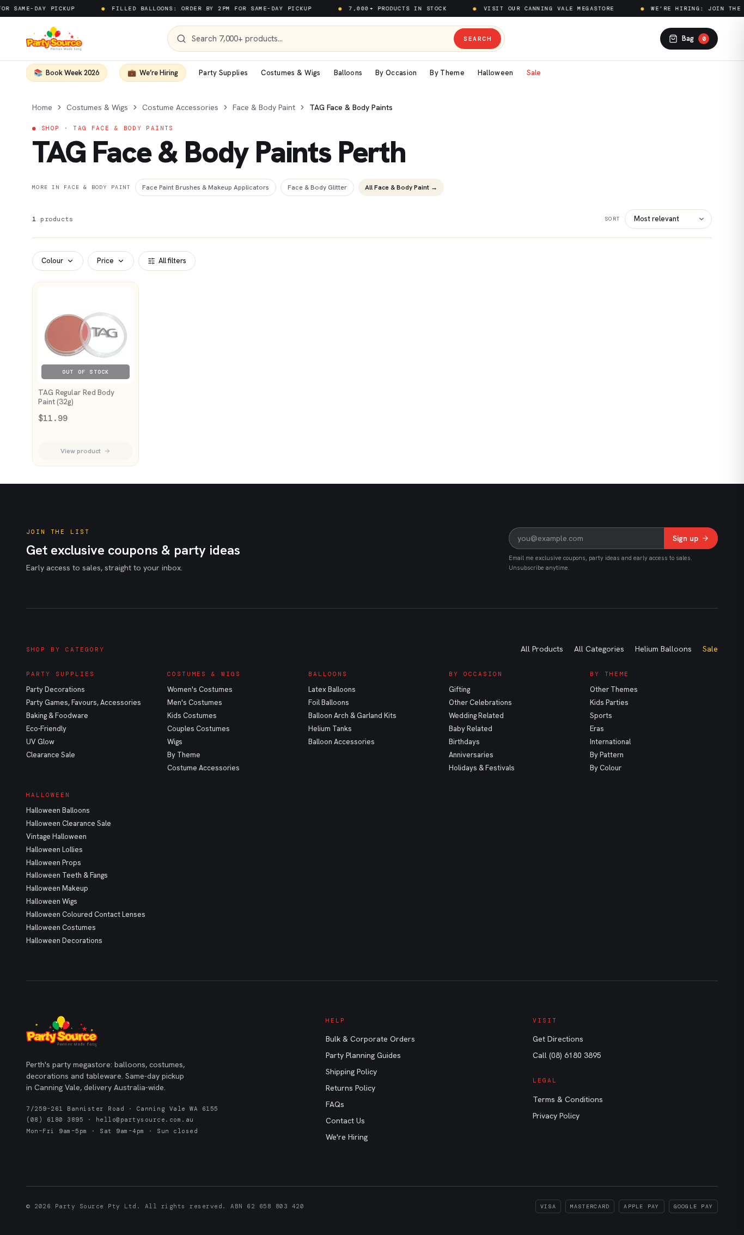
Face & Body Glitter (317, 187)
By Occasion (396, 72)
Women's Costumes (200, 689)
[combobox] (320, 39)
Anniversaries (471, 754)
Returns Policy (350, 1088)
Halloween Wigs (51, 901)
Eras (597, 728)
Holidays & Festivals (482, 767)
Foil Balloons (328, 702)
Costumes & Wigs (291, 72)
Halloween (496, 72)
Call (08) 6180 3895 (567, 1055)
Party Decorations (55, 689)
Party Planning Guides (363, 1055)
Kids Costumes (192, 715)
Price (105, 260)
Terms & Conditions (568, 1099)
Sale (534, 72)
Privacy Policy (556, 1116)
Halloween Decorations (64, 940)
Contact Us (345, 1121)
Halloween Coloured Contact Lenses (85, 914)
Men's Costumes (194, 702)
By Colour (605, 767)
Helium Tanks (330, 728)
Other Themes (614, 689)
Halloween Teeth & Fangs (67, 875)
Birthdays (464, 741)
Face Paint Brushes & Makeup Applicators (205, 187)
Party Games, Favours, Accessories (83, 702)
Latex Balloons (332, 689)
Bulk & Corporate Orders (370, 1039)
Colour (52, 260)
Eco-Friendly (46, 728)
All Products (542, 649)
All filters (172, 260)
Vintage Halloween (56, 836)
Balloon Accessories (341, 741)
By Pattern (607, 754)
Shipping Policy (351, 1071)
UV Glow (40, 741)
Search (477, 38)
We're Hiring (347, 1137)
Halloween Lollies (54, 849)
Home (42, 107)
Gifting (459, 689)
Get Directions (558, 1039)
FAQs (335, 1104)
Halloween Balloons (58, 810)
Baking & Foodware (57, 715)
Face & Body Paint (264, 107)
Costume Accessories (180, 107)
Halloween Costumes (61, 927)
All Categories (599, 649)
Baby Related (470, 728)
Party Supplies (223, 72)
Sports (601, 715)
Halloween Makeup (57, 888)
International (610, 741)
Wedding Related (476, 715)
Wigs (174, 741)
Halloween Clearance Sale (68, 823)
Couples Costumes (198, 728)
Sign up (685, 538)
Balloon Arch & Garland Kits (352, 715)
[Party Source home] (54, 39)
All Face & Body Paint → (401, 187)
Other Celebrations (480, 702)
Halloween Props (53, 862)
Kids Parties (609, 702)
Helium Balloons (663, 649)
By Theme (447, 72)
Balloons (348, 72)
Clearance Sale (50, 754)
